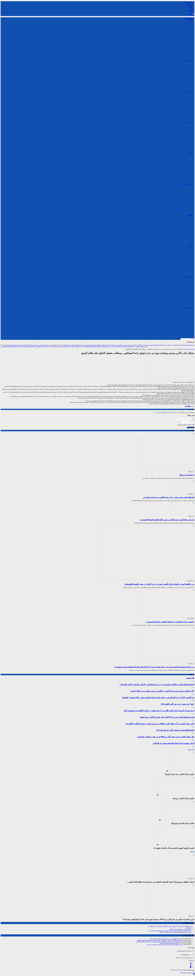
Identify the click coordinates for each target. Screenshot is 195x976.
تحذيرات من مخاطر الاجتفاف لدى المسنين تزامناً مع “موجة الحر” (153, 345)
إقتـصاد (192, 851)
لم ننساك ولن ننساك (186, 475)
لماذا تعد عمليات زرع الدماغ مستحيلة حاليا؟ (37, 345)
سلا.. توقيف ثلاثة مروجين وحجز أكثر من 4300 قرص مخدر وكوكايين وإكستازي (165, 737)
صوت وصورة (191, 749)
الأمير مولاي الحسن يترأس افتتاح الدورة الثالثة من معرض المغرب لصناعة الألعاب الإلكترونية (160, 724)
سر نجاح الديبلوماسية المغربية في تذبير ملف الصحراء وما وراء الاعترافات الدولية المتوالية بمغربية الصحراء (154, 667)
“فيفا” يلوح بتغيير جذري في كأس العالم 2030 (177, 704)
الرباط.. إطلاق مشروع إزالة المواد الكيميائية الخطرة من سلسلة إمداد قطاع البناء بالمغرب (23, 346)
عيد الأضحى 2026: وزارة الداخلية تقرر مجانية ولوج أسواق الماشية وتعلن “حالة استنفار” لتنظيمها (158, 697)
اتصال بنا (189, 3)
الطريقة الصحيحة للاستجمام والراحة (169, 943)
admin (190, 382)
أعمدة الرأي (186, 349)
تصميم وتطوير (190, 972)
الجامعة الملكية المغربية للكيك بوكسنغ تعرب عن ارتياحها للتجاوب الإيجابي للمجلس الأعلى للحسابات (108, 346)
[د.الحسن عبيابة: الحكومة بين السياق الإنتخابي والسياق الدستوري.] (167, 617)
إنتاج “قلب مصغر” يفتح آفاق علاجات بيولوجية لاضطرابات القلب (64, 346)
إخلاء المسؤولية (187, 2)
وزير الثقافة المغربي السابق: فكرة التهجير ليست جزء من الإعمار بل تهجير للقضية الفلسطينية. (159, 584)
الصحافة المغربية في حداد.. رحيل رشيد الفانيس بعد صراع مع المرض (168, 497)
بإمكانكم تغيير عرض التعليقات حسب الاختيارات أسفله (180, 412)
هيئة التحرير (188, 4)
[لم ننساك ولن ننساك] (168, 470)
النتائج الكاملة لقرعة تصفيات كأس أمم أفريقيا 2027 (175, 730)
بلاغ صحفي (53, 345)
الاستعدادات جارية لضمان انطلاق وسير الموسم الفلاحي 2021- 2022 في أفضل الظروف (157, 941)
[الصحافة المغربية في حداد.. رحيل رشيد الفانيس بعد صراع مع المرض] (183, 492)
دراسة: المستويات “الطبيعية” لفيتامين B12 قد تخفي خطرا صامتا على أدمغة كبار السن (170, 930)
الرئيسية (192, 349)
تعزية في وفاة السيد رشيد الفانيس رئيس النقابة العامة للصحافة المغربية (167, 520)
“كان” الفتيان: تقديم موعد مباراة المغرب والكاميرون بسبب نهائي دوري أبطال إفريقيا (162, 691)
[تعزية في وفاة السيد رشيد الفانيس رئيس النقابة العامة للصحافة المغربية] (183, 515)
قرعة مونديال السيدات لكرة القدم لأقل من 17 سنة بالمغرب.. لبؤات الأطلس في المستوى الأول (158, 711)
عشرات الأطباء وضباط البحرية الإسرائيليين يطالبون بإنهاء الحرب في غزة (165, 944)
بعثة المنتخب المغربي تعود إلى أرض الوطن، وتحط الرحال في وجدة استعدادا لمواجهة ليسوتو (160, 940)
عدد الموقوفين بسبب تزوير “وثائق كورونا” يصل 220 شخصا (164, 938)
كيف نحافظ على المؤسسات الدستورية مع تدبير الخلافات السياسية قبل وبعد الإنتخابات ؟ (81, 345)
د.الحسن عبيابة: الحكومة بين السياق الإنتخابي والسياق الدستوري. (170, 622)
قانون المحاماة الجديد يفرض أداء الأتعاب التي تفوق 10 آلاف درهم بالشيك (167, 717)
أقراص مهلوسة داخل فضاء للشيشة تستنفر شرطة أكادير (173, 743)
